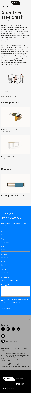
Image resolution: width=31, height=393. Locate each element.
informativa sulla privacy (21, 302)
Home (2, 20)
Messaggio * (5, 285)
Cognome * (4, 239)
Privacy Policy (5, 364)
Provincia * (4, 254)
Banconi (17, 97)
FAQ (3, 6)
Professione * (5, 277)
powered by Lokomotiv (22, 366)
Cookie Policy (14, 364)
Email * (3, 262)
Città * (3, 246)
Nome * (3, 231)
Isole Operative (6, 97)
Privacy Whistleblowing (7, 366)
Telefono (4, 269)
